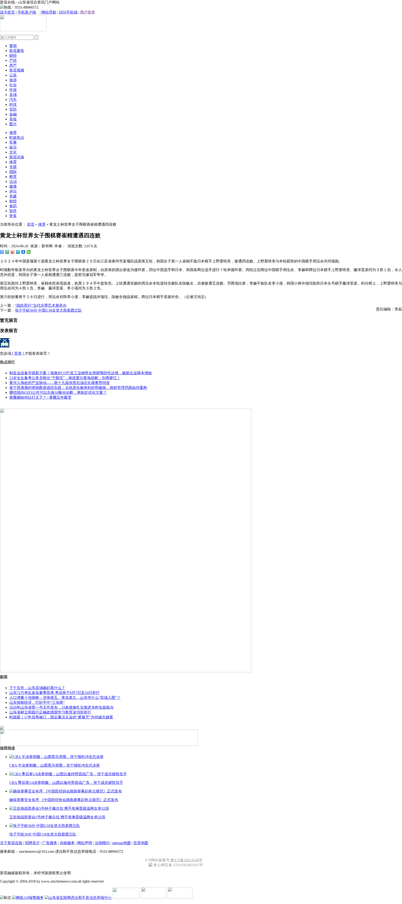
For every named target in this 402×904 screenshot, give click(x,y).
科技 (13, 104)
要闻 (13, 46)
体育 (13, 162)
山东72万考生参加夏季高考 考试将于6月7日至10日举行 (54, 693)
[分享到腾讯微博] (18, 252)
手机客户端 (26, 12)
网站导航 (48, 12)
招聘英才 (32, 843)
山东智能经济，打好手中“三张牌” (37, 702)
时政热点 (16, 137)
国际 (13, 172)
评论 (13, 191)
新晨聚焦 (16, 51)
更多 (13, 216)
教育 (13, 177)
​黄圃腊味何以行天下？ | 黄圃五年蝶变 (40, 397)
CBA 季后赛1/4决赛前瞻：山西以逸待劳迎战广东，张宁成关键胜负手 (66, 783)
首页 (30, 224)
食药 (13, 206)
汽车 (13, 100)
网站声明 (84, 843)
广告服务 (49, 843)
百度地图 (140, 843)
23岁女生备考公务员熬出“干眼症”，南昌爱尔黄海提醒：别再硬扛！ (65, 378)
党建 (13, 196)
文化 (13, 152)
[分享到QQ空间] (7, 252)
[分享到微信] (29, 252)
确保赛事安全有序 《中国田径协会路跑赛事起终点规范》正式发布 (63, 800)
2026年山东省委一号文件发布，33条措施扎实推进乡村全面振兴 (61, 707)
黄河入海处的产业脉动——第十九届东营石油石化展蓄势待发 (59, 383)
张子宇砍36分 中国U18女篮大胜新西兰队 (48, 310)
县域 (13, 95)
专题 (13, 167)
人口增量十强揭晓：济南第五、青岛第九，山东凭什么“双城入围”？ (65, 698)
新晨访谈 (16, 157)
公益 (13, 75)
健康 (13, 186)
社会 (13, 85)
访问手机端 (68, 12)
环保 (13, 90)
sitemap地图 (121, 843)
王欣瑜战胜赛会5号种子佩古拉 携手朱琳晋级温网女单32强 (57, 817)
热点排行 (7, 362)
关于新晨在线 (11, 843)
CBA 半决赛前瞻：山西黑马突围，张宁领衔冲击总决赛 (54, 765)
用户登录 (87, 12)
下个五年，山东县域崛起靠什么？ (37, 688)
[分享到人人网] (23, 252)
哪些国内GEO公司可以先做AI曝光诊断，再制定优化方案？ (58, 392)
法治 (13, 182)
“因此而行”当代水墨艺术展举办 (41, 305)
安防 (13, 109)
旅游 (13, 80)
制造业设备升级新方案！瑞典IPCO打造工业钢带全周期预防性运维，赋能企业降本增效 (80, 373)
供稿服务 (67, 843)
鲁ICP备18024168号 (186, 860)
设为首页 (7, 12)
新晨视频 (16, 70)
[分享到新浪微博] (13, 252)
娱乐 (13, 147)
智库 (13, 211)
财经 (13, 56)
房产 (13, 65)
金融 (13, 114)
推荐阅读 (7, 748)
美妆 (13, 119)
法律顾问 (102, 843)
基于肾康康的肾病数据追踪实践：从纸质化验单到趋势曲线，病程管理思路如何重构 (78, 388)
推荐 (13, 133)
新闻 (3, 677)
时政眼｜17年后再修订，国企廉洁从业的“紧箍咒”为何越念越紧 (61, 717)
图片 (13, 124)
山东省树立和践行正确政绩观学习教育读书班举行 (50, 712)
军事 (13, 142)
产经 (13, 60)
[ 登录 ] (18, 353)
